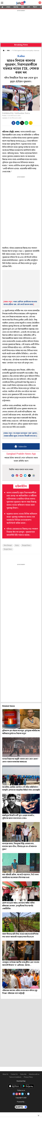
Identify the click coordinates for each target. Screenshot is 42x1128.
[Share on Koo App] (31, 124)
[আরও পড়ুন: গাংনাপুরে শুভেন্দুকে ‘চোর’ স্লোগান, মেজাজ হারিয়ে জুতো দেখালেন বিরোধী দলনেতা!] (21, 434)
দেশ (28, 7)
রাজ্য (22, 7)
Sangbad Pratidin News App (21, 454)
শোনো (8, 7)
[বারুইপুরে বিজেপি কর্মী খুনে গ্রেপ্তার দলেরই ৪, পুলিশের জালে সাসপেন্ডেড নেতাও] (21, 804)
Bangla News (8, 549)
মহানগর (15, 7)
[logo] (21, 3)
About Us (5, 1074)
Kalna (17, 545)
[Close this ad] (38, 1115)
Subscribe (23, 1074)
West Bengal (8, 545)
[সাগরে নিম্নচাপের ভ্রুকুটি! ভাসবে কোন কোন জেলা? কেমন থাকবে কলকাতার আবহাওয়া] (21, 747)
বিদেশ (35, 7)
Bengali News (26, 545)
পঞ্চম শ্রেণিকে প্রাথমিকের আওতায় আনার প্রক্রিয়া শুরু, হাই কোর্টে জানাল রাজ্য (20, 303)
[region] (21, 26)
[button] (13, 123)
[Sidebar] (2, 3)
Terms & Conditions (15, 1077)
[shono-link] (40, 3)
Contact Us (14, 1074)
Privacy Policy (28, 1077)
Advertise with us (34, 1074)
